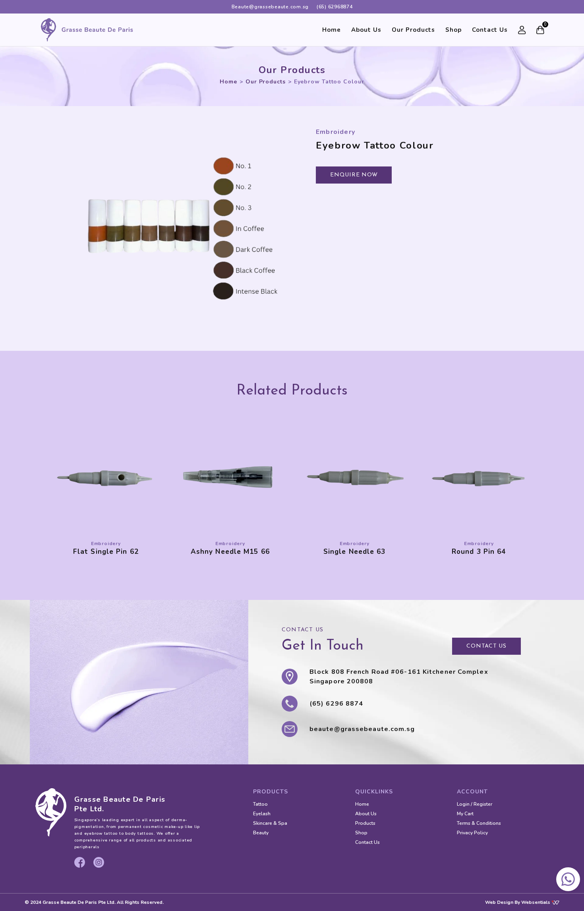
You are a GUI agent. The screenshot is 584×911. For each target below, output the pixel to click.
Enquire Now (353, 175)
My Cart (465, 813)
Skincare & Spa (270, 823)
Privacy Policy (472, 833)
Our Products (413, 30)
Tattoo (260, 804)
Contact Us (490, 30)
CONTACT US (486, 646)
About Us (366, 30)
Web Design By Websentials (518, 902)
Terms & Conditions (479, 823)
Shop (453, 30)
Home (331, 30)
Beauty (261, 833)
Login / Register (474, 804)
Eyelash (262, 813)
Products (365, 823)
